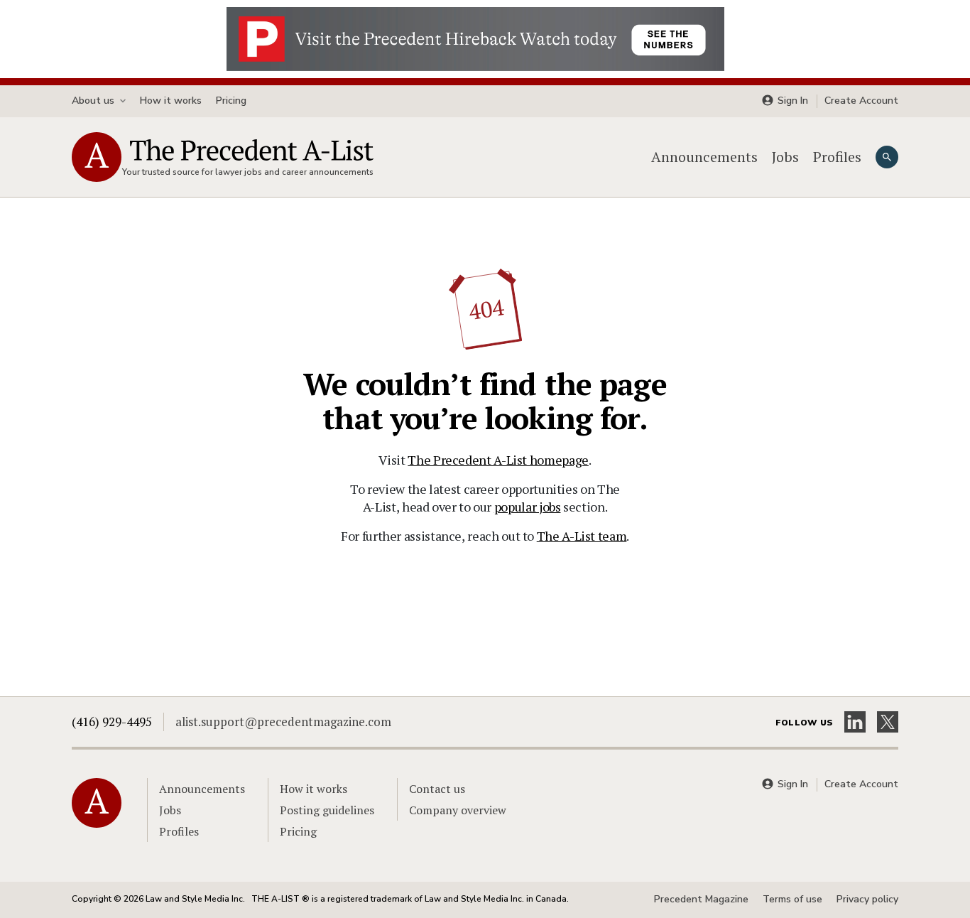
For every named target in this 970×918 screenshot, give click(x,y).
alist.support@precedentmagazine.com (283, 721)
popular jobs (527, 506)
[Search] (887, 157)
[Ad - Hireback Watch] (475, 37)
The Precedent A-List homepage (498, 459)
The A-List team (582, 535)
